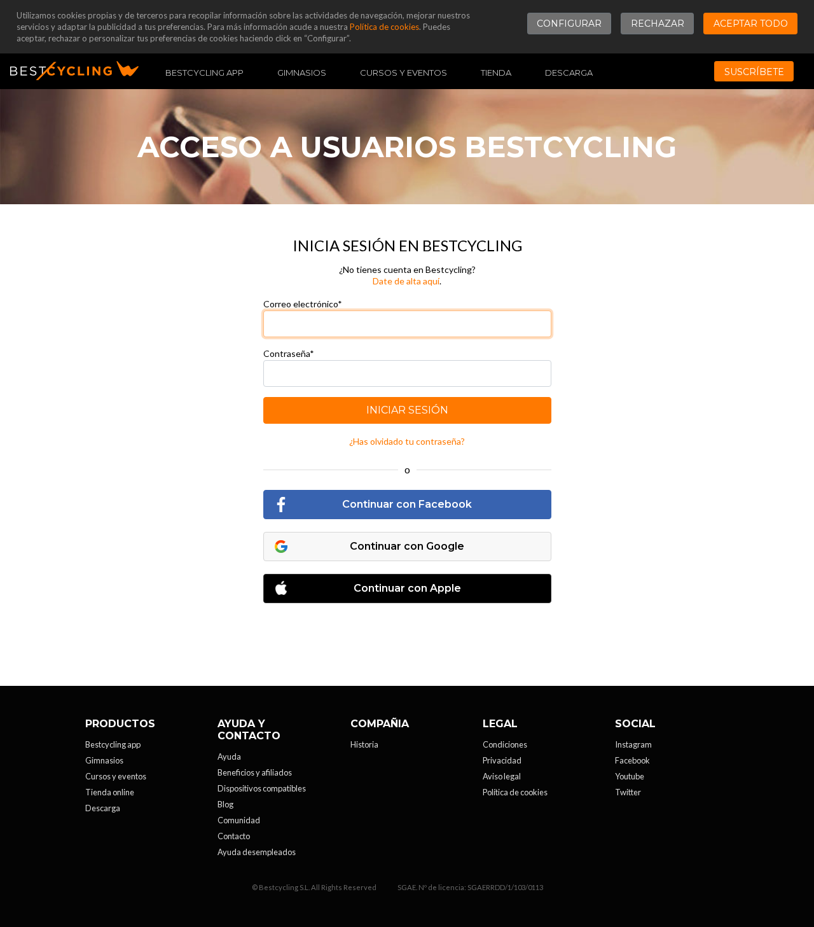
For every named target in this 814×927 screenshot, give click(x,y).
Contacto (233, 836)
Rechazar (657, 23)
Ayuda (229, 756)
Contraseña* (288, 353)
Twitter (628, 792)
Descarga (569, 72)
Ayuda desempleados (256, 852)
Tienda (496, 72)
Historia (364, 744)
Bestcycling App (204, 72)
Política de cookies (384, 27)
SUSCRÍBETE (754, 72)
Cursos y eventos (403, 72)
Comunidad (238, 820)
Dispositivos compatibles (261, 788)
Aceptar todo (751, 23)
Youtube (629, 776)
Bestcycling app (113, 744)
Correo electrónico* (302, 303)
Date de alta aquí (406, 280)
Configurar (569, 23)
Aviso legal (502, 776)
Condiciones (505, 744)
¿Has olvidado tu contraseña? (407, 441)
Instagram (633, 744)
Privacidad (502, 760)
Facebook (632, 760)
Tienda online (109, 792)
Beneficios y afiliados (254, 772)
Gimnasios (301, 72)
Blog (225, 804)
